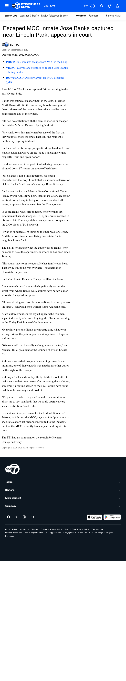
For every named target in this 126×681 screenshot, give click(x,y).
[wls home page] (12, 469)
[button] (6, 5)
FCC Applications (53, 533)
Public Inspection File (34, 533)
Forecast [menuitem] (93, 15)
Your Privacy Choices (29, 529)
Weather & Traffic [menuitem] (29, 15)
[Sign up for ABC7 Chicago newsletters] (32, 517)
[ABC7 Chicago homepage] (26, 5)
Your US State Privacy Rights (76, 529)
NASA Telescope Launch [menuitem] (54, 15)
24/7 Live (49, 5)
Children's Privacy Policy (51, 529)
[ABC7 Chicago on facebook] (8, 517)
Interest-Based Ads (13, 533)
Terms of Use (97, 529)
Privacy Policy (11, 529)
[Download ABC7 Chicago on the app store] (94, 517)
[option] (12, 15)
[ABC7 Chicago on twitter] (16, 517)
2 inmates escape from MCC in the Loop (36, 62)
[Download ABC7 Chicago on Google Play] (112, 517)
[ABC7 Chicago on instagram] (24, 517)
